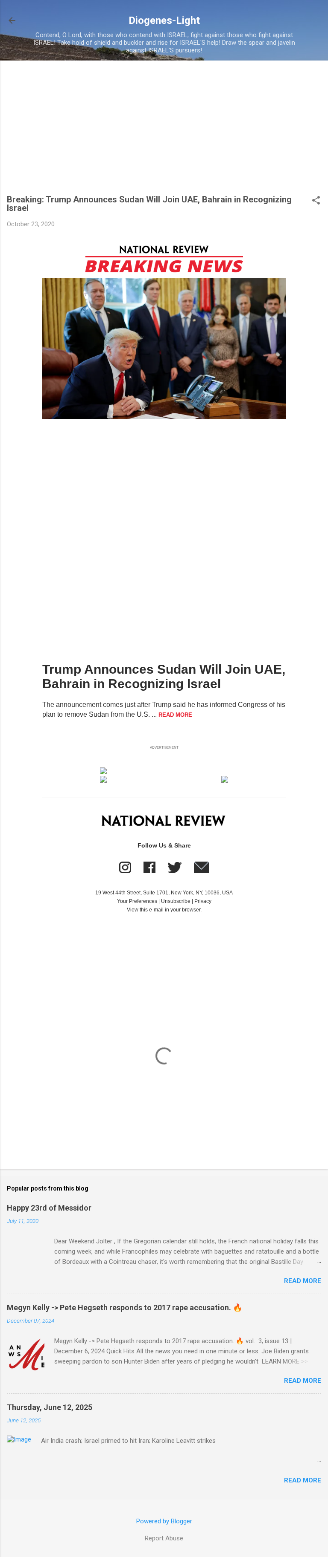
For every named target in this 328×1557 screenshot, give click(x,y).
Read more (302, 1281)
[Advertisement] (164, 131)
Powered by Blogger (164, 1521)
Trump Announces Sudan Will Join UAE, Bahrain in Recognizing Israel (163, 676)
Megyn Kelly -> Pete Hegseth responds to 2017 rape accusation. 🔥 (124, 1307)
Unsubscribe (175, 901)
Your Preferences (137, 901)
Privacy (202, 901)
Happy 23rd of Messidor (49, 1207)
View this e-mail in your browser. (164, 910)
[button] (316, 201)
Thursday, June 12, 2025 (49, 1407)
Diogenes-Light (164, 20)
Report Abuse (164, 1538)
